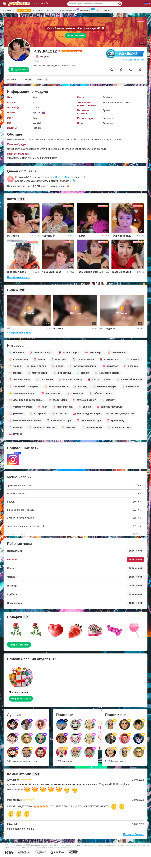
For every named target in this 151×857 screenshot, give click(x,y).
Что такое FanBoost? (133, 60)
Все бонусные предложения (62, 10)
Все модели (8, 10)
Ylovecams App (104, 10)
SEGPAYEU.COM (80, 845)
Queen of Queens (64, 177)
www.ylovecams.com (39, 845)
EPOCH (69, 845)
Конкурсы (85, 10)
